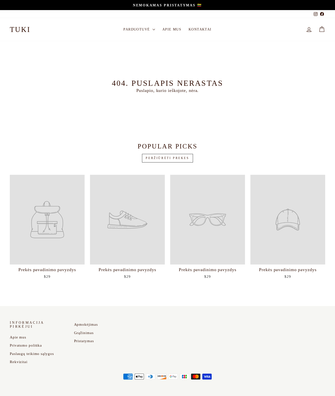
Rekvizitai (18, 362)
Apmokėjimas (86, 324)
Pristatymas (84, 341)
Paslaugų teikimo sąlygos (32, 354)
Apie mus (171, 29)
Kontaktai (200, 29)
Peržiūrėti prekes (167, 158)
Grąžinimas (84, 333)
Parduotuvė (137, 29)
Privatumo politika (26, 345)
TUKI (20, 29)
